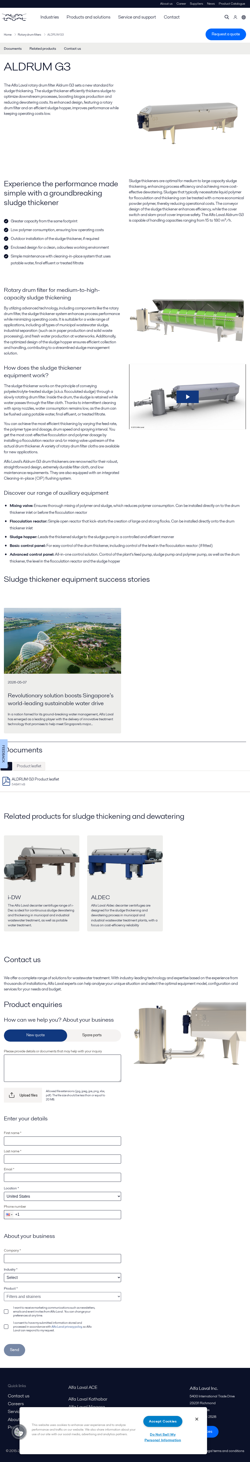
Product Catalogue (232, 3)
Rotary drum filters (29, 34)
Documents (13, 48)
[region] (113, 1430)
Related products (43, 48)
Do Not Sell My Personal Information (163, 1437)
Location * (11, 1188)
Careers (16, 1404)
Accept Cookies (163, 1421)
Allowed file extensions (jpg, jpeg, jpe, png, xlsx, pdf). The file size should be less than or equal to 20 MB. (75, 1095)
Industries (50, 17)
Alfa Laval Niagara (86, 1407)
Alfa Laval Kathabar (87, 1399)
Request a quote (226, 34)
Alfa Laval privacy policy (67, 1326)
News (211, 3)
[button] (8, 1214)
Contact (172, 17)
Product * (11, 1288)
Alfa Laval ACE (82, 1387)
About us (166, 3)
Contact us (72, 48)
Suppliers (196, 3)
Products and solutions (88, 17)
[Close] (196, 1419)
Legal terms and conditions (224, 1450)
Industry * (11, 1269)
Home (7, 34)
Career (181, 3)
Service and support (137, 17)
